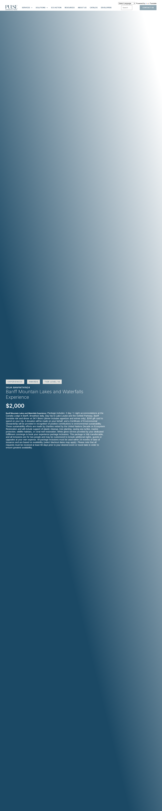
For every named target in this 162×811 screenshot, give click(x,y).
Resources (70, 8)
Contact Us (148, 8)
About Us (82, 8)
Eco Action (56, 8)
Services (26, 8)
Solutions (40, 8)
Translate (153, 3)
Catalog (94, 8)
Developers (106, 8)
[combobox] (126, 7)
